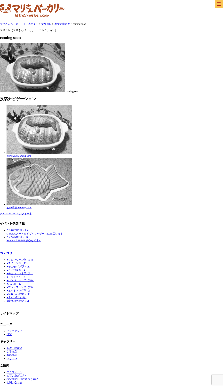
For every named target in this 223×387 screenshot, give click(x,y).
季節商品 (12, 355)
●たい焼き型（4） (17, 270)
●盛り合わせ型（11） (19, 294)
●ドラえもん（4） (17, 276)
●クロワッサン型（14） (20, 259)
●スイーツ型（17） (18, 263)
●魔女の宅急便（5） (18, 300)
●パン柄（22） (15, 283)
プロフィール (14, 372)
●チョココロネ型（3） (20, 273)
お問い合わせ (14, 382)
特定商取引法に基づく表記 (22, 379)
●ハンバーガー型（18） (20, 280)
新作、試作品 (14, 348)
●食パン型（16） (16, 297)
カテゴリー (8, 253)
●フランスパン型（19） (20, 287)
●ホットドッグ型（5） (20, 290)
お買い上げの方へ (17, 375)
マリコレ (12, 358)
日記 (9, 334)
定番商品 (12, 351)
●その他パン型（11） (19, 266)
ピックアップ (14, 331)
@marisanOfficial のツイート (16, 213)
